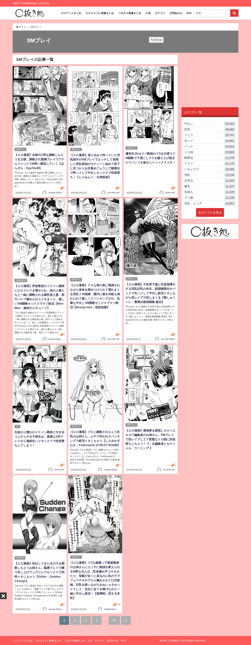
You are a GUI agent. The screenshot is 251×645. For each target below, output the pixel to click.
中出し (209, 123)
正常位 (209, 180)
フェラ (209, 135)
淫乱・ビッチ (209, 203)
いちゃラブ (209, 169)
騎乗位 (209, 157)
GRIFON (20, 558)
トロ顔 (209, 152)
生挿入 (209, 192)
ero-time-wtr (113, 192)
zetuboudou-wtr (112, 609)
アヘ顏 (209, 197)
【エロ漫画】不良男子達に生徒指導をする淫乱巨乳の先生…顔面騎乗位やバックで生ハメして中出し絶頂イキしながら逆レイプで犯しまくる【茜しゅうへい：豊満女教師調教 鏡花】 (150, 293)
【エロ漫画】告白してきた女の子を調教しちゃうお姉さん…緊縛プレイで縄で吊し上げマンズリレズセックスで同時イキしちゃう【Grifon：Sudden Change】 (39, 572)
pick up (158, 40)
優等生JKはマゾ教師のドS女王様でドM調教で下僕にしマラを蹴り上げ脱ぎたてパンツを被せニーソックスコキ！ (150, 158)
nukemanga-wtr (56, 339)
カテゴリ (160, 13)
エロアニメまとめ (71, 13)
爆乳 (209, 186)
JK (17, 426)
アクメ (209, 163)
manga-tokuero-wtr (58, 192)
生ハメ (209, 140)
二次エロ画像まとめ (129, 13)
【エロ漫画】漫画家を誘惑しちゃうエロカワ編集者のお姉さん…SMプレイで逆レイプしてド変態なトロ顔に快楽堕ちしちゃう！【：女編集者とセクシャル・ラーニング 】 (150, 439)
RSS (189, 13)
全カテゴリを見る (210, 212)
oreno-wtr (170, 192)
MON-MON (20, 280)
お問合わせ (175, 13)
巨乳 (209, 129)
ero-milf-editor (168, 339)
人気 (148, 13)
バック (209, 146)
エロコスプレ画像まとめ (100, 13)
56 (114, 620)
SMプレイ (20, 149)
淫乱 (209, 174)
